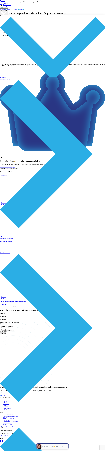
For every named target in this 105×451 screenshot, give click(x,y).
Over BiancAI (6, 6)
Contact (3, 1)
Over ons (5, 3)
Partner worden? (7, 5)
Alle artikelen (3, 77)
